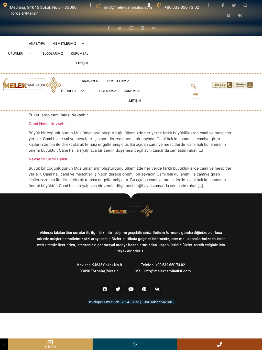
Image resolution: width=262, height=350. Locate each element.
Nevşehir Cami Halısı (48, 159)
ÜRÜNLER (15, 53)
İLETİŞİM (81, 63)
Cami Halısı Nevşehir (48, 123)
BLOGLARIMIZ (52, 53)
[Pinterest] (144, 289)
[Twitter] (118, 289)
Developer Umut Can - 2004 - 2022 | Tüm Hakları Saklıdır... (131, 302)
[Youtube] (131, 289)
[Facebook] (105, 289)
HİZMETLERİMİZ (64, 43)
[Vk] (157, 289)
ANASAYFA (37, 43)
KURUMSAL (79, 53)
